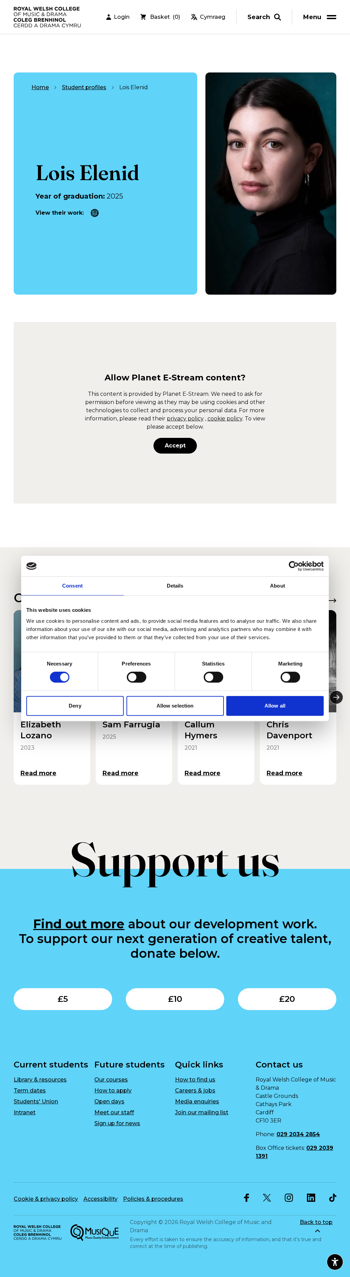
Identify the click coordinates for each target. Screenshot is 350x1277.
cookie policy (224, 418)
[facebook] (246, 1198)
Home (40, 87)
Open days (109, 1101)
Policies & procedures (153, 1199)
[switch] (136, 677)
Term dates (30, 1090)
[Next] (336, 697)
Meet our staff (114, 1112)
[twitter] (267, 1198)
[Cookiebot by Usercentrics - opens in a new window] (294, 566)
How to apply (113, 1090)
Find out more (78, 923)
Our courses (111, 1079)
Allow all (275, 706)
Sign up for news (117, 1123)
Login (122, 17)
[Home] (48, 17)
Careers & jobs (195, 1090)
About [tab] (277, 586)
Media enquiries (197, 1101)
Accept (175, 445)
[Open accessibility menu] (335, 1262)
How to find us (195, 1079)
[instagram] (289, 1198)
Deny (75, 706)
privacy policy (185, 418)
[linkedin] (311, 1198)
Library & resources (40, 1079)
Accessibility (100, 1199)
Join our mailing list (201, 1112)
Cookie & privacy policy (46, 1199)
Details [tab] (175, 586)
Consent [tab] (72, 586)
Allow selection (175, 706)
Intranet (25, 1112)
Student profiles (84, 87)
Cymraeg (212, 17)
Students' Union (36, 1101)
